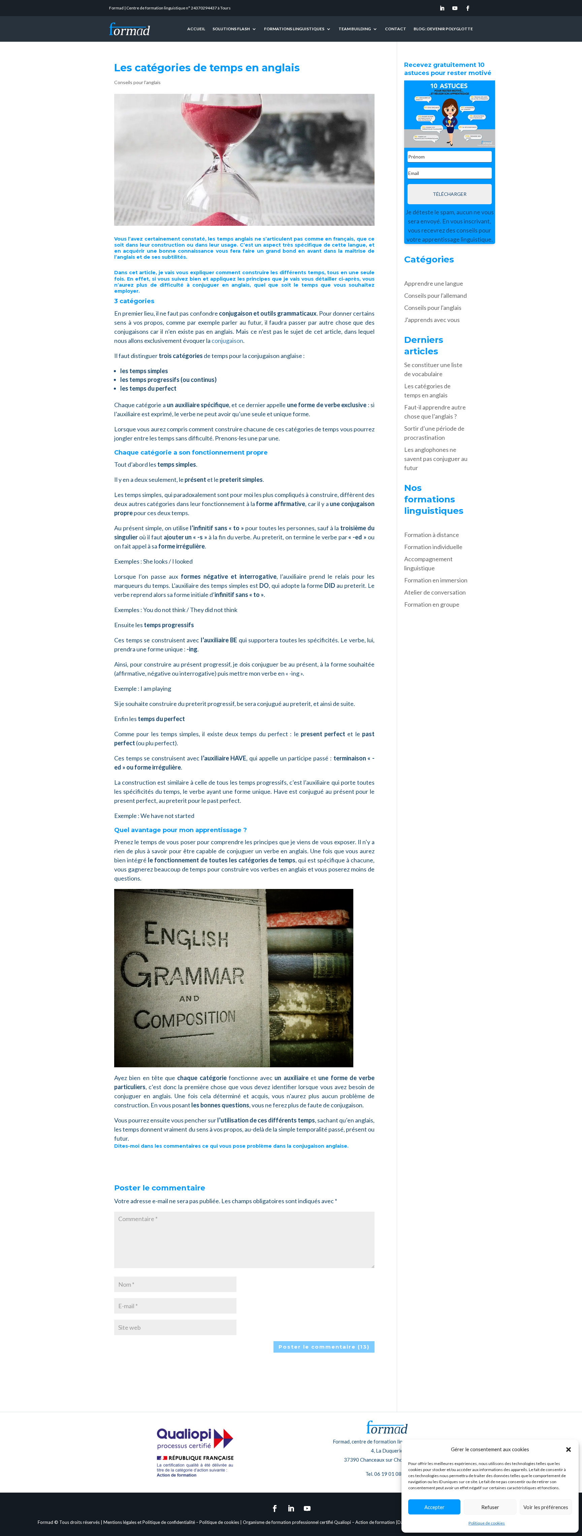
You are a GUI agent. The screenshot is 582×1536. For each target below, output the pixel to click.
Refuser (490, 1507)
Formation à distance (431, 534)
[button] (568, 1449)
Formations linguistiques (294, 28)
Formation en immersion (435, 580)
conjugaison (227, 340)
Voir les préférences (545, 1507)
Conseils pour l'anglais (137, 82)
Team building (354, 28)
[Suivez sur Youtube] (455, 8)
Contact (395, 28)
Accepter (434, 1507)
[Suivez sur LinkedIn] (442, 8)
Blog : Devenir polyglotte (443, 28)
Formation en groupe (431, 604)
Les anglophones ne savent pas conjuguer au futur (435, 458)
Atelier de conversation (435, 592)
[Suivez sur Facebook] (468, 8)
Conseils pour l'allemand (435, 295)
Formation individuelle (433, 546)
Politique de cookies (486, 1523)
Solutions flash (231, 28)
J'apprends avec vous (432, 319)
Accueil (196, 28)
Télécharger (449, 194)
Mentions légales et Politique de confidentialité (149, 1522)
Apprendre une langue (433, 283)
